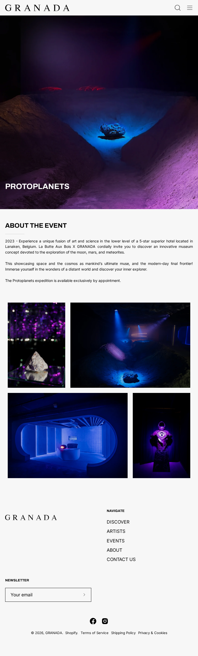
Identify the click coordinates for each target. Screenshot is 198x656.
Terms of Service (95, 633)
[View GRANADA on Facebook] (93, 621)
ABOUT (114, 549)
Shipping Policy (123, 633)
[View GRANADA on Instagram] (105, 621)
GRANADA (53, 633)
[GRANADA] (37, 7)
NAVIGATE (116, 511)
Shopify (71, 633)
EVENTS (116, 540)
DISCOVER (118, 522)
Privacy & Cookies (152, 633)
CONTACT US (121, 559)
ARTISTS (116, 531)
